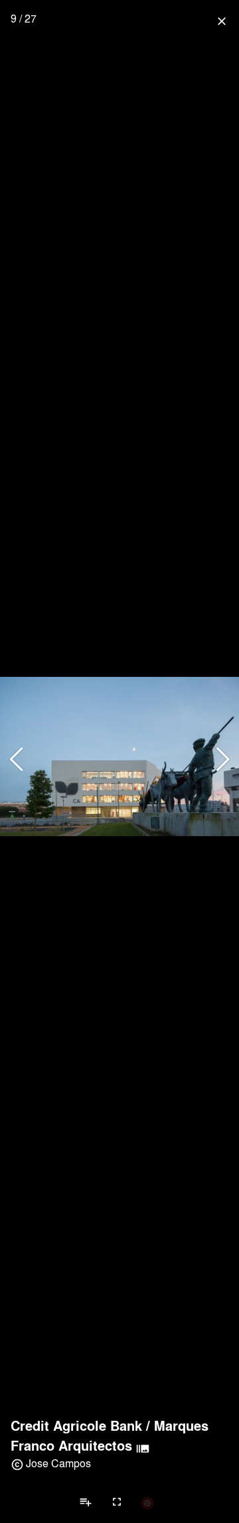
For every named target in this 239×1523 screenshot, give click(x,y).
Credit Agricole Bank (76, 1425)
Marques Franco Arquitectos (109, 1435)
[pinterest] (147, 1502)
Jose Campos (58, 1463)
